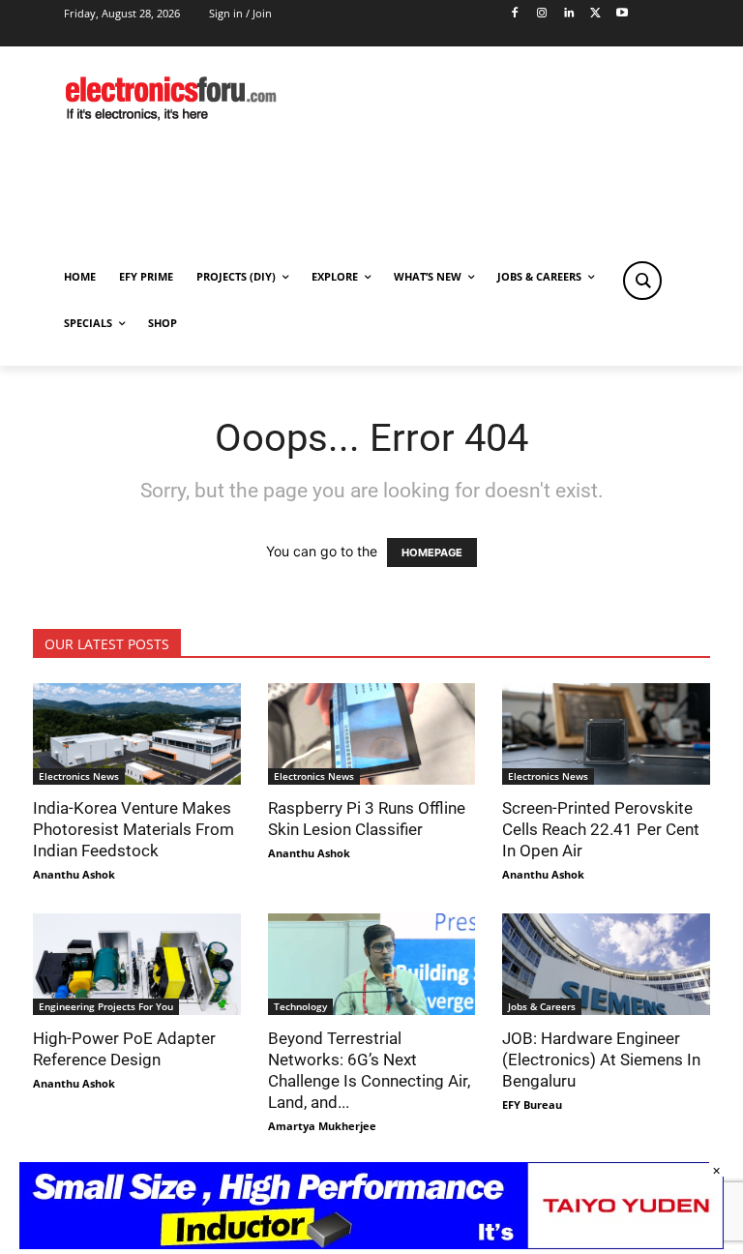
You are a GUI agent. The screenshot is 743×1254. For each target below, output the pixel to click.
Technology (300, 1006)
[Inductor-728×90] (371, 1244)
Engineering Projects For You (106, 1006)
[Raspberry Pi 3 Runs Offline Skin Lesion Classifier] (372, 734)
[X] (595, 14)
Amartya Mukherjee (322, 1126)
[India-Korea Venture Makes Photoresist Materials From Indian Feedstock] (137, 734)
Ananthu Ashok (74, 874)
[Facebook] (515, 14)
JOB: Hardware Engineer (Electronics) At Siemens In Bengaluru (601, 1059)
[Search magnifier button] (642, 280)
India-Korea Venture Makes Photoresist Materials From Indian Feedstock (133, 829)
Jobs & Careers (542, 1006)
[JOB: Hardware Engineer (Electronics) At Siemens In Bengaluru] (606, 964)
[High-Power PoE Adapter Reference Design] (137, 964)
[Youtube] (622, 14)
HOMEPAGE (431, 552)
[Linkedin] (568, 14)
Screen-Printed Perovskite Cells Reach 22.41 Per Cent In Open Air (600, 829)
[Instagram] (541, 14)
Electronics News (79, 776)
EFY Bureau (532, 1104)
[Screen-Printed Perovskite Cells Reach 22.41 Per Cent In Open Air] (606, 734)
